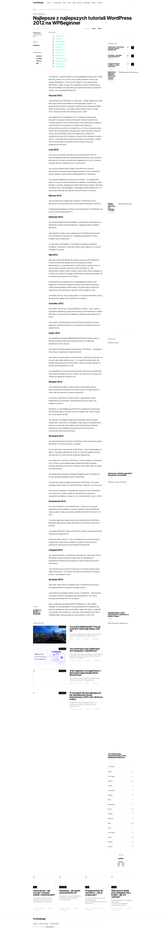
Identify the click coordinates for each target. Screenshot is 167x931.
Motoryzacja (111, 804)
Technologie (86, 2)
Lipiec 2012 (59, 53)
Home (34, 9)
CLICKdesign (38, 3)
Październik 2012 (61, 61)
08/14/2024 (111, 212)
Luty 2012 (59, 39)
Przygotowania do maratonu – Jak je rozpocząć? (114, 65)
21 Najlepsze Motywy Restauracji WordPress (37, 612)
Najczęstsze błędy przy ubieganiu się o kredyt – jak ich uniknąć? (112, 75)
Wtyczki (100, 2)
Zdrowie (110, 846)
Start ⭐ (49, 2)
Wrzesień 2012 (60, 58)
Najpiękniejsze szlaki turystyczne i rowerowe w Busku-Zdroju (118, 614)
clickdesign (36, 45)
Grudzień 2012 (60, 66)
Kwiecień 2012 (60, 44)
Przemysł (110, 818)
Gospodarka (57, 2)
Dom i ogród (111, 776)
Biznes (110, 771)
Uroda (74, 2)
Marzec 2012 (60, 41)
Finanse (110, 785)
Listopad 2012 (60, 64)
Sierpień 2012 (60, 55)
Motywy (79, 2)
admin (120, 858)
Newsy (65, 2)
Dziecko (94, 2)
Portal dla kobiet (54, 923)
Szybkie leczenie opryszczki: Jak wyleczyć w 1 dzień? (111, 207)
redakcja (72, 639)
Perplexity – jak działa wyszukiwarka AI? (115, 56)
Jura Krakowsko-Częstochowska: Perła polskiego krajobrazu (117, 755)
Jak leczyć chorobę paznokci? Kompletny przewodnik (120, 474)
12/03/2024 (111, 81)
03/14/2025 (111, 51)
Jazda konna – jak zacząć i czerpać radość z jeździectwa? (116, 48)
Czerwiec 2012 (60, 50)
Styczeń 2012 (60, 36)
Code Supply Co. (50, 926)
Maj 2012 (59, 47)
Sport (69, 2)
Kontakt (35, 923)
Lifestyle (110, 795)
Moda (109, 799)
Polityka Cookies (43, 923)
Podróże (110, 813)
